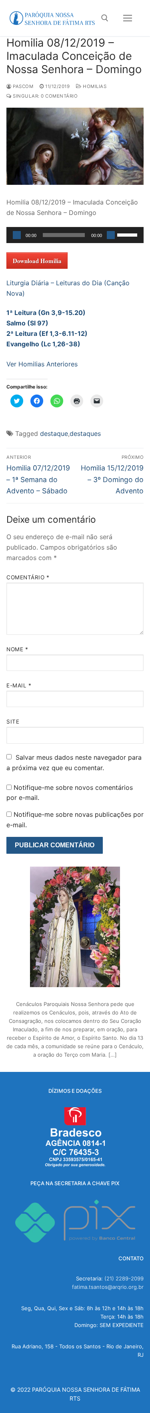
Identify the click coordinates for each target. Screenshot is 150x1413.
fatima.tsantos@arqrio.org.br (108, 1287)
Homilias (94, 86)
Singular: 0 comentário (45, 96)
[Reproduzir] (17, 235)
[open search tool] (104, 18)
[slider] (128, 234)
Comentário (27, 577)
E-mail (18, 685)
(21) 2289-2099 (124, 1278)
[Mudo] (111, 235)
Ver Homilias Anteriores (42, 364)
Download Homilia (37, 260)
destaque (54, 433)
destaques (85, 433)
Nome (17, 649)
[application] (75, 235)
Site (12, 721)
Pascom (22, 86)
